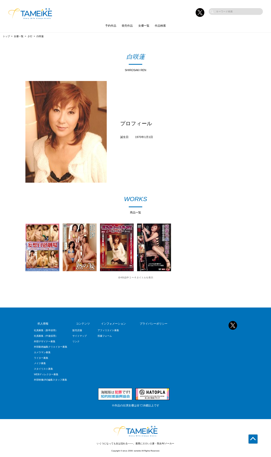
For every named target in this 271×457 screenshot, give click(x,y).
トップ (6, 36)
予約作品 (110, 25)
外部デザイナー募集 (44, 341)
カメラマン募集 (42, 352)
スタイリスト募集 (43, 368)
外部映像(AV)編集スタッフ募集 (50, 379)
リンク (76, 341)
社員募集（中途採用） (46, 336)
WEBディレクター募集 (46, 374)
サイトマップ (79, 336)
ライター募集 (41, 358)
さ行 (30, 36)
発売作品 (127, 25)
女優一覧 (143, 25)
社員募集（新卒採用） (46, 330)
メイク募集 (40, 363)
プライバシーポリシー (153, 323)
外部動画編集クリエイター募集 (50, 346)
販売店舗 (77, 330)
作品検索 (160, 25)
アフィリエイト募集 (108, 330)
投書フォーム (105, 336)
